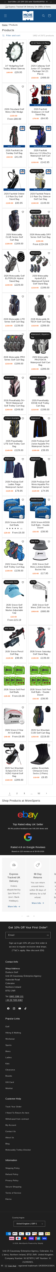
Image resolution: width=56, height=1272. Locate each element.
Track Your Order (13, 1107)
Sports (8, 1045)
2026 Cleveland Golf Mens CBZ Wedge (14, 110)
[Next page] (46, 793)
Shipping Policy (12, 1168)
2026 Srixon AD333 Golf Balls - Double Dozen (40, 525)
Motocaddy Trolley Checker (18, 1150)
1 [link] (9, 793)
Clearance (10, 1070)
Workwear (10, 1039)
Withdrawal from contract (17, 1119)
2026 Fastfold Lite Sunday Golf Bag (14, 151)
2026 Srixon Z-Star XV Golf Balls (14, 731)
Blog (7, 1144)
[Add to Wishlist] (22, 43)
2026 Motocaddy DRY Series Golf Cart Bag (40, 235)
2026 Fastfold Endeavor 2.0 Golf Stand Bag (40, 112)
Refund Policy (11, 1174)
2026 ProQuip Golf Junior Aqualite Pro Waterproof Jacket (40, 443)
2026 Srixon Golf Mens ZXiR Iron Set (40, 606)
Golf (7, 1026)
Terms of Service (13, 1193)
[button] (5, 16)
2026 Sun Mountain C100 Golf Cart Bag (40, 731)
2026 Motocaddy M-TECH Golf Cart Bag (40, 320)
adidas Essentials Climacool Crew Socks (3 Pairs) (40, 771)
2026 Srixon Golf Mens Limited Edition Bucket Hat (40, 567)
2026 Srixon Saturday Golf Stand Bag (40, 652)
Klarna (8, 1199)
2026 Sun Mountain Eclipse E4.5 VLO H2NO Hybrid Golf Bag (14, 772)
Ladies (8, 1057)
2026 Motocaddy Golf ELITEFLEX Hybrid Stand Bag (14, 278)
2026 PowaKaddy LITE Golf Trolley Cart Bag (14, 443)
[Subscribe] (47, 935)
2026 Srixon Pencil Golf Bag (14, 652)
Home (4, 25)
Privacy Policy (11, 1180)
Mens (7, 1051)
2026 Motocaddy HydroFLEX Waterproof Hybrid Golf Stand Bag (40, 280)
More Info (12, 906)
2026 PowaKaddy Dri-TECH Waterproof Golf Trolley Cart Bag (14, 403)
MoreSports (23, 1243)
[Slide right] (34, 916)
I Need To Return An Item (17, 1113)
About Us (9, 1137)
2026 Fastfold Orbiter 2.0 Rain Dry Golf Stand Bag (14, 196)
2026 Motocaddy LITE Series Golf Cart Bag (14, 320)
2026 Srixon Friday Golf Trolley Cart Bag (14, 565)
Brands (8, 1076)
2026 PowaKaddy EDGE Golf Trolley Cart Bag (40, 403)
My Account (10, 1125)
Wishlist (9, 1088)
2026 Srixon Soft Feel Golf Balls (14, 690)
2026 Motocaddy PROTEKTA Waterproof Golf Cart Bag (40, 361)
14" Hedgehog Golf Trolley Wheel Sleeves (14, 67)
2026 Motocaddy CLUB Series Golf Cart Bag (14, 237)
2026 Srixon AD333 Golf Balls (14, 523)
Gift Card (9, 1082)
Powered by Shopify (35, 1243)
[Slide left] (22, 916)
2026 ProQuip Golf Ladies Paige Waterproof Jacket (14, 484)
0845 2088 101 (16, 996)
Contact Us (10, 1131)
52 (39, 793)
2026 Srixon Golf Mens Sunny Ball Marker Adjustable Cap (14, 609)
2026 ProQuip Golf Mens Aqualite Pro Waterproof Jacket (40, 484)
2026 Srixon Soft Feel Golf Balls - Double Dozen (40, 692)
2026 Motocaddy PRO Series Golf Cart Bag (14, 358)
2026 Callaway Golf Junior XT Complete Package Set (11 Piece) (40, 70)
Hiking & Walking (13, 1033)
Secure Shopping (13, 1187)
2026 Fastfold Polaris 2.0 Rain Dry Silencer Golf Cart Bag (40, 196)
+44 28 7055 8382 (14, 1000)
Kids (7, 1063)
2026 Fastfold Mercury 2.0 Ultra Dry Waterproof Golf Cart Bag (40, 154)
